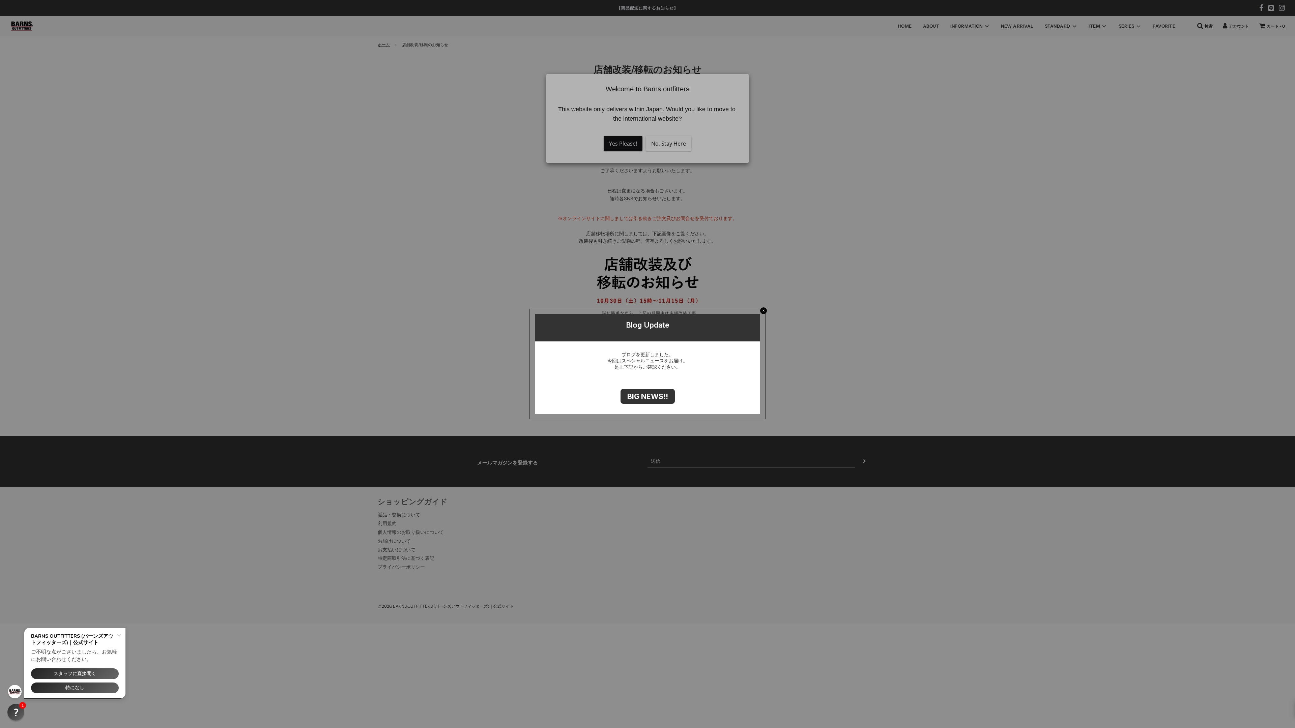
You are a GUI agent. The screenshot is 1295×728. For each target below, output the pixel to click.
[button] (15, 712)
